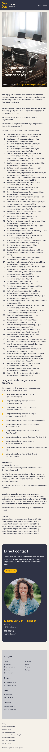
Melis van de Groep (13, 240)
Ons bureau (7, 664)
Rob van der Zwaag (13, 211)
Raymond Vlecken (13, 358)
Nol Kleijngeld (11, 276)
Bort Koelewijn (12, 330)
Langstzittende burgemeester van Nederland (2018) (20, 524)
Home (5, 85)
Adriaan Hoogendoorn (14, 416)
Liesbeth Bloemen (13, 173)
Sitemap (4, 724)
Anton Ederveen (12, 262)
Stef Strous (11, 334)
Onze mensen (8, 673)
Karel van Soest (12, 153)
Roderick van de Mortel (15, 267)
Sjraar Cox (10, 235)
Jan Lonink (11, 149)
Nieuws (13, 85)
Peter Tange (11, 134)
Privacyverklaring (6, 729)
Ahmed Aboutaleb (13, 305)
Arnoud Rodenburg (13, 178)
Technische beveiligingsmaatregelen (12, 735)
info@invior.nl (10, 685)
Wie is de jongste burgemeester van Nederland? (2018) (21, 526)
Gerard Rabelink (12, 310)
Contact (9, 571)
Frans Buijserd (12, 286)
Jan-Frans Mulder (13, 144)
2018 (15, 95)
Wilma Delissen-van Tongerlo (17, 354)
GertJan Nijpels (12, 168)
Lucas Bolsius (12, 349)
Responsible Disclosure (8, 732)
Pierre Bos (10, 301)
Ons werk (28, 661)
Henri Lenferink (12, 139)
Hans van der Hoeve (14, 373)
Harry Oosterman (13, 202)
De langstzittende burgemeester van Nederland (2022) (21, 519)
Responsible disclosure (8, 737)
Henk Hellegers (12, 315)
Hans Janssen (12, 325)
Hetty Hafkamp (12, 291)
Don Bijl (9, 320)
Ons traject (7, 670)
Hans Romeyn (12, 187)
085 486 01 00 (10, 682)
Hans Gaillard (11, 158)
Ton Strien (10, 281)
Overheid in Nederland (10, 470)
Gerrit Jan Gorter (13, 250)
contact (24, 508)
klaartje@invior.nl (10, 634)
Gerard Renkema (13, 272)
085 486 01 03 (9, 631)
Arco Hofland (11, 344)
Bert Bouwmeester (13, 163)
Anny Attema (11, 363)
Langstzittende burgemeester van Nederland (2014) (20, 533)
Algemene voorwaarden (8, 726)
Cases (27, 664)
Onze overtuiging (9, 667)
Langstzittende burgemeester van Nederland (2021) (20, 521)
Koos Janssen (12, 216)
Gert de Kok (11, 182)
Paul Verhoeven (12, 221)
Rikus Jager (11, 368)
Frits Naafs (11, 231)
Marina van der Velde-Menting (17, 339)
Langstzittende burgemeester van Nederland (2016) (20, 531)
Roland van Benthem (14, 197)
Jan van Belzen (12, 192)
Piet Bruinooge (12, 257)
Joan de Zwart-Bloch (14, 296)
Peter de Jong (12, 226)
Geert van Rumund (13, 206)
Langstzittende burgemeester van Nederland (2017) (20, 529)
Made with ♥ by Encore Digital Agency (12, 748)
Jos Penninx (11, 245)
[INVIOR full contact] (9, 5)
